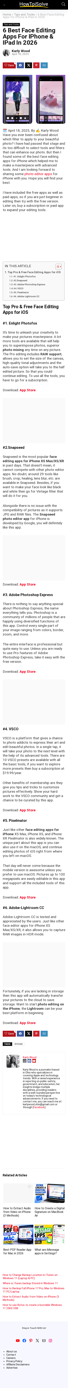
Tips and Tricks (24, 14)
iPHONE (19, 1044)
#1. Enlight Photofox (24, 276)
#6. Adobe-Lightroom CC (26, 296)
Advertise (12, 1367)
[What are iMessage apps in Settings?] (50, 1227)
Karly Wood (21, 51)
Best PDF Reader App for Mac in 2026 (17, 1251)
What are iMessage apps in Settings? (47, 1251)
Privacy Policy (14, 1361)
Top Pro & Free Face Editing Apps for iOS (34, 272)
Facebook (39, 1107)
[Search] (62, 5)
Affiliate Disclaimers (18, 1364)
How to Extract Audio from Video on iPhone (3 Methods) (17, 1212)
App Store (28, 390)
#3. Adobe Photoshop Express (29, 284)
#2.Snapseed (20, 280)
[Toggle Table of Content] (57, 267)
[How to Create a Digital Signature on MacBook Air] (50, 1186)
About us (11, 1351)
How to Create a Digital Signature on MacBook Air (50, 1212)
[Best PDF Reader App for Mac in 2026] (18, 1227)
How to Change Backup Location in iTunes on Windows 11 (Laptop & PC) (30, 1276)
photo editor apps (38, 174)
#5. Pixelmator (21, 292)
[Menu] (4, 5)
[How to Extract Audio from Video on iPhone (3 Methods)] (18, 1186)
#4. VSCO (18, 288)
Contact (11, 1354)
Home (7, 14)
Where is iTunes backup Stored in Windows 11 (30, 1283)
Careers (11, 1358)
